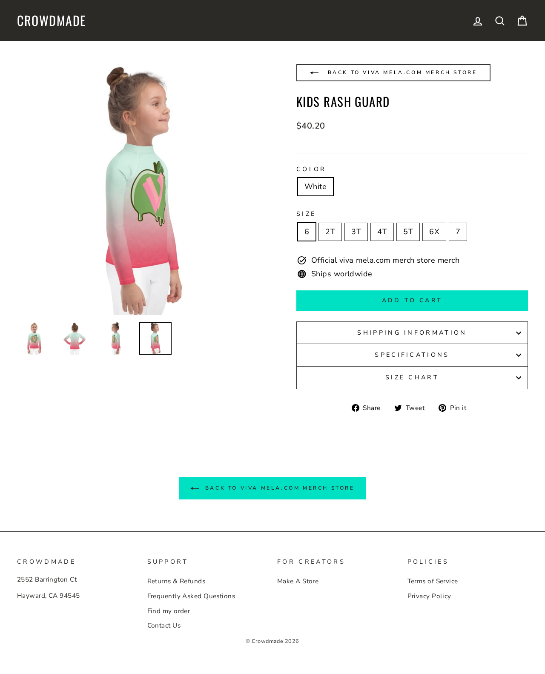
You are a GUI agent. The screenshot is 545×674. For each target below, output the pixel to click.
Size (306, 213)
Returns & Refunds (176, 581)
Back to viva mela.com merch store (401, 72)
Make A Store (297, 581)
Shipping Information (412, 332)
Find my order (168, 611)
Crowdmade (51, 20)
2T (330, 232)
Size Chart (412, 377)
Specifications (412, 354)
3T (356, 232)
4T (382, 232)
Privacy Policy (429, 596)
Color (311, 169)
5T (408, 232)
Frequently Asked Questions (191, 596)
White (315, 186)
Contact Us (164, 625)
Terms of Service (432, 581)
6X (434, 232)
